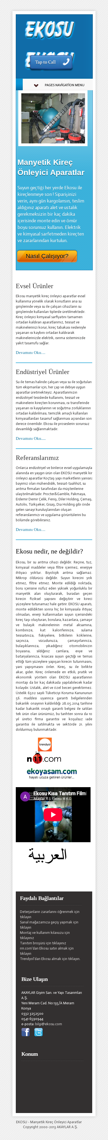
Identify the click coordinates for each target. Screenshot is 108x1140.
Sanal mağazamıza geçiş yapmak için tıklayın (49, 924)
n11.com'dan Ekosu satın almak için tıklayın (47, 951)
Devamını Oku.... (31, 438)
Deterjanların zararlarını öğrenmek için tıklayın (49, 914)
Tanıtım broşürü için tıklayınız (43, 943)
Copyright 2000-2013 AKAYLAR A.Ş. (50, 1127)
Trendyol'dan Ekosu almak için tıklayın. (50, 959)
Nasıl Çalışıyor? (47, 256)
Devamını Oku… (30, 352)
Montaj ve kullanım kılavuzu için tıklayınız (45, 935)
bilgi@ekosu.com (48, 1024)
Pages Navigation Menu (64, 85)
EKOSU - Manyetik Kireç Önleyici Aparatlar (49, 1122)
